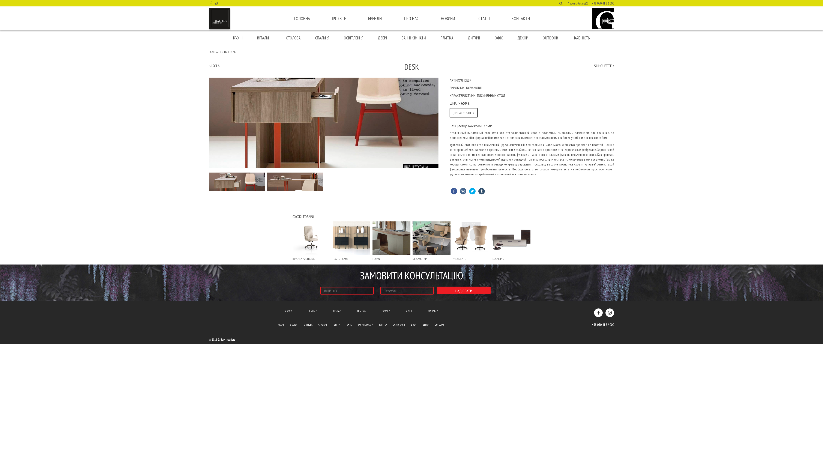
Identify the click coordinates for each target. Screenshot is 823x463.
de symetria (420, 259)
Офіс (499, 38)
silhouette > (604, 65)
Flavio (376, 259)
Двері (382, 38)
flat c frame (340, 259)
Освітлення (353, 38)
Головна (302, 18)
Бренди (375, 18)
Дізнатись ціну (463, 113)
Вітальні (264, 38)
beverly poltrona (304, 259)
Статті (484, 18)
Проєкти (338, 18)
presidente (459, 259)
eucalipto (499, 259)
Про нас (411, 18)
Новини (448, 18)
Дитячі (474, 38)
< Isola (214, 65)
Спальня (322, 38)
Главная (214, 52)
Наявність (581, 38)
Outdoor (550, 38)
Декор (522, 38)
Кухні (238, 38)
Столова (293, 38)
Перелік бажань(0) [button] (578, 3)
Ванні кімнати (414, 38)
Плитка (446, 38)
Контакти (521, 18)
